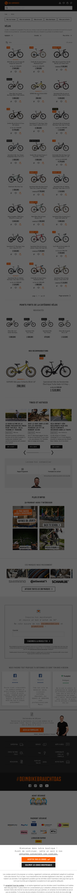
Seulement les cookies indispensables (38, 865)
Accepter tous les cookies (37, 859)
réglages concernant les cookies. (38, 854)
